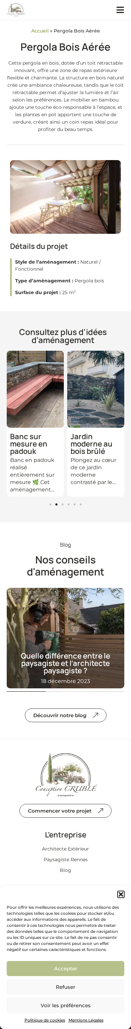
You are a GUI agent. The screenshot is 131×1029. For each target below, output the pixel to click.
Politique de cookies (45, 1020)
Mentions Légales (86, 1020)
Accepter (65, 968)
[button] (121, 894)
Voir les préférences (66, 1005)
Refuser (65, 987)
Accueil (40, 31)
